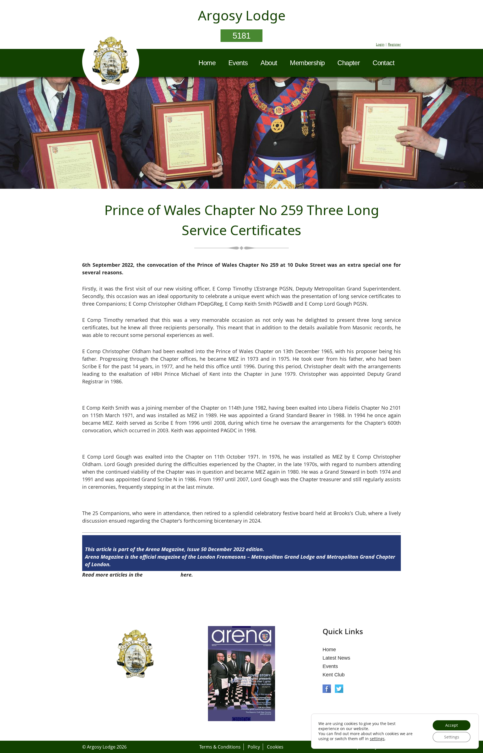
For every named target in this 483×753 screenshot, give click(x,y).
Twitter (339, 688)
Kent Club (334, 675)
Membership (307, 63)
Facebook (327, 688)
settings (377, 738)
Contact (383, 63)
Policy (254, 747)
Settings (451, 737)
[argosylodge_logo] (110, 62)
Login (380, 44)
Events (238, 63)
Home (207, 63)
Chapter (348, 63)
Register (394, 44)
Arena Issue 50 (161, 574)
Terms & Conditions (220, 747)
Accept (451, 725)
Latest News (336, 658)
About (269, 63)
